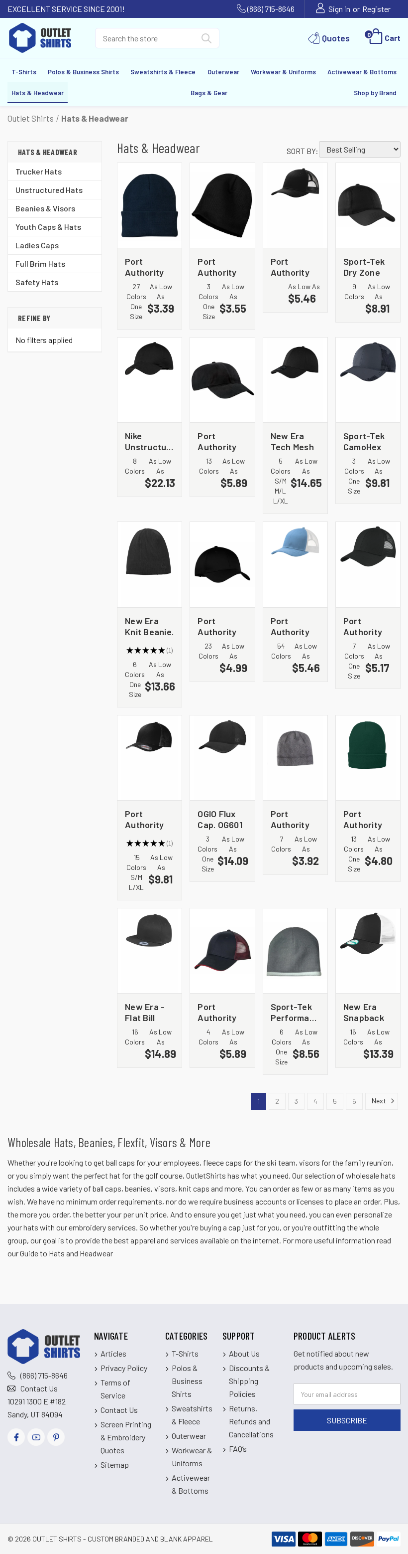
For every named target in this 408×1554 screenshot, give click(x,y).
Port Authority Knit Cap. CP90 (144, 266)
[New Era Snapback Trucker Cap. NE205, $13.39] (368, 950)
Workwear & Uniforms (283, 72)
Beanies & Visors (45, 208)
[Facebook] (16, 1437)
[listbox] (360, 149)
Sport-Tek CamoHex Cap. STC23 (366, 441)
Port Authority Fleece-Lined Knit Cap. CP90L (366, 819)
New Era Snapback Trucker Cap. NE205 (366, 1012)
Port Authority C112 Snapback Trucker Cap (291, 266)
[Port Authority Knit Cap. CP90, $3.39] (149, 205)
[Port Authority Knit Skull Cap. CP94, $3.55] (222, 205)
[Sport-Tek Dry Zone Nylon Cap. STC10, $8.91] (368, 205)
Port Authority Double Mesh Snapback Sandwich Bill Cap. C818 (218, 1012)
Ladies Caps (37, 245)
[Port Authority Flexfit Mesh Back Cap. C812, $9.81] (149, 757)
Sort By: (302, 151)
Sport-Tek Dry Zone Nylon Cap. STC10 (364, 266)
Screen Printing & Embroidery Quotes (126, 1437)
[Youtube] (36, 1437)
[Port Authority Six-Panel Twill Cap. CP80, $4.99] (222, 564)
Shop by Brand (375, 93)
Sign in (339, 8)
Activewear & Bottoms (362, 72)
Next (380, 1100)
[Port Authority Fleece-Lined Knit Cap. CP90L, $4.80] (368, 757)
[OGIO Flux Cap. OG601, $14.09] (222, 757)
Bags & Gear (209, 93)
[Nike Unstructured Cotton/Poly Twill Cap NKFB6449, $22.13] (149, 380)
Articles (113, 1353)
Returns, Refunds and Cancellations (251, 1421)
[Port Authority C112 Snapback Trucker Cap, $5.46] (295, 205)
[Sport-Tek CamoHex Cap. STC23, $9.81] (368, 380)
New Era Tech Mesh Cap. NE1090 (295, 441)
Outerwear (223, 72)
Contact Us (39, 1388)
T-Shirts (23, 72)
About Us (244, 1353)
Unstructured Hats (49, 189)
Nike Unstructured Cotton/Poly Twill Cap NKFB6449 (149, 441)
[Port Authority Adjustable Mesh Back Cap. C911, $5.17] (368, 564)
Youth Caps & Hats (48, 226)
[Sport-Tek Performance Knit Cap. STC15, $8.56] (295, 950)
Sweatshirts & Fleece (163, 72)
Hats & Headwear (37, 93)
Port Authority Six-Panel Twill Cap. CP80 (217, 626)
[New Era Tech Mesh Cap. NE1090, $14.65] (295, 380)
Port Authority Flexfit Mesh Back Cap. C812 (146, 819)
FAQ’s (238, 1448)
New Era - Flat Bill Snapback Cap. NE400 (148, 1012)
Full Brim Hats (40, 263)
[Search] (206, 40)
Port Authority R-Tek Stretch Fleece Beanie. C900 (290, 819)
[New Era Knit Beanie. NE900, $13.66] (149, 564)
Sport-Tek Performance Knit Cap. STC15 (295, 1012)
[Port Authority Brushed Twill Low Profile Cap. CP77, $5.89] (222, 380)
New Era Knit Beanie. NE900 (149, 626)
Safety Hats (36, 282)
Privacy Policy (124, 1368)
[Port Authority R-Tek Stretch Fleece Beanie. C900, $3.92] (295, 757)
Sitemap (115, 1464)
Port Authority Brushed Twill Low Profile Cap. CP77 (221, 441)
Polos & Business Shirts (83, 72)
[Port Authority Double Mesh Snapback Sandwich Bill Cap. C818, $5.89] (222, 950)
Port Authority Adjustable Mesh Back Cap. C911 (365, 626)
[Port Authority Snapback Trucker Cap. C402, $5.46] (295, 564)
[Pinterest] (56, 1437)
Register (376, 8)
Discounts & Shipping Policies (249, 1380)
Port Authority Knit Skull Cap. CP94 (218, 266)
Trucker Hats (38, 171)
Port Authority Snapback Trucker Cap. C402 (291, 626)
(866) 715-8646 (271, 8)
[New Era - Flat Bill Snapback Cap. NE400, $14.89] (149, 950)
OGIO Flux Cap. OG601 (220, 819)
